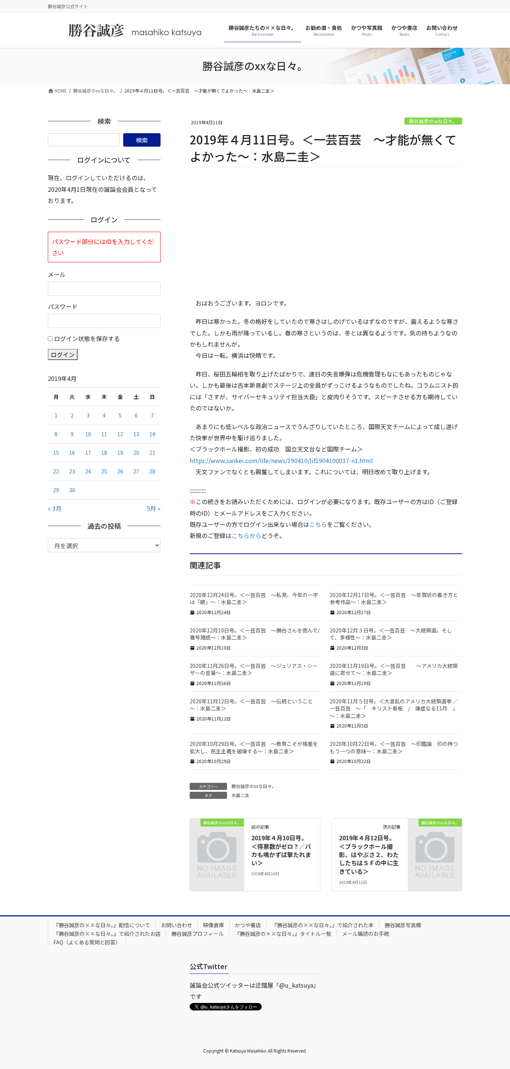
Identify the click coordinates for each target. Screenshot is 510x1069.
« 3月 (55, 508)
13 (136, 434)
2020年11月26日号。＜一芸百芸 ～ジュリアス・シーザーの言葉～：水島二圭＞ (254, 669)
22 (56, 471)
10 (88, 434)
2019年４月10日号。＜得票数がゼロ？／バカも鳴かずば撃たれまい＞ (281, 850)
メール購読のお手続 (365, 933)
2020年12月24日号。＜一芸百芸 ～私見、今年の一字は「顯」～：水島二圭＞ (254, 598)
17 (88, 452)
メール (57, 274)
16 (72, 452)
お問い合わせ (176, 925)
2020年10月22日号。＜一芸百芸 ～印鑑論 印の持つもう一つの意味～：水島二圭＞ (394, 747)
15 (56, 452)
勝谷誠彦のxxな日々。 (433, 121)
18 (104, 452)
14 (152, 434)
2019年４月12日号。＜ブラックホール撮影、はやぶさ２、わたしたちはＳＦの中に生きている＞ (369, 854)
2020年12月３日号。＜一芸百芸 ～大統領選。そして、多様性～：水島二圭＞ (391, 633)
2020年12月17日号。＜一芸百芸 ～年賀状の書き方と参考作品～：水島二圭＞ (394, 598)
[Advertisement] (326, 233)
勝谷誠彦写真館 (403, 925)
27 (136, 471)
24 (88, 471)
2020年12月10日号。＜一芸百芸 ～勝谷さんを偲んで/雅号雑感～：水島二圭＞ (255, 633)
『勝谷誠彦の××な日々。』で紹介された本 (323, 925)
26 (120, 471)
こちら (318, 524)
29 (56, 490)
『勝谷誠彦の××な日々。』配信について (101, 925)
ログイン (63, 354)
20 (136, 452)
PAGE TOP (492, 1030)
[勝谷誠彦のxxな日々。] (217, 834)
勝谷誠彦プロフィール (197, 933)
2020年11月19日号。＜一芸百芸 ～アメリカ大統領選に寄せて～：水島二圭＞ (394, 669)
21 (152, 452)
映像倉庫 (213, 925)
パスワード (63, 306)
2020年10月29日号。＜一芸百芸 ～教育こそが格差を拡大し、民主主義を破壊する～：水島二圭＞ (254, 747)
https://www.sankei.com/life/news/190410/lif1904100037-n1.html (281, 460)
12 (120, 434)
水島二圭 (240, 795)
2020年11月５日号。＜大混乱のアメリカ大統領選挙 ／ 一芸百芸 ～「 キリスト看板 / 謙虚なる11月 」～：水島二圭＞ (394, 708)
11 (104, 434)
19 (120, 452)
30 (72, 490)
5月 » (154, 508)
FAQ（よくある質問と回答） (87, 942)
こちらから (246, 535)
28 (152, 471)
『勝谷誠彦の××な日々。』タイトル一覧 (282, 933)
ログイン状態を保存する (87, 338)
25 (104, 471)
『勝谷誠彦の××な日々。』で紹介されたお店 (107, 933)
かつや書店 (248, 925)
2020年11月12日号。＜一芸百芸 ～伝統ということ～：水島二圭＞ (251, 704)
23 (72, 471)
